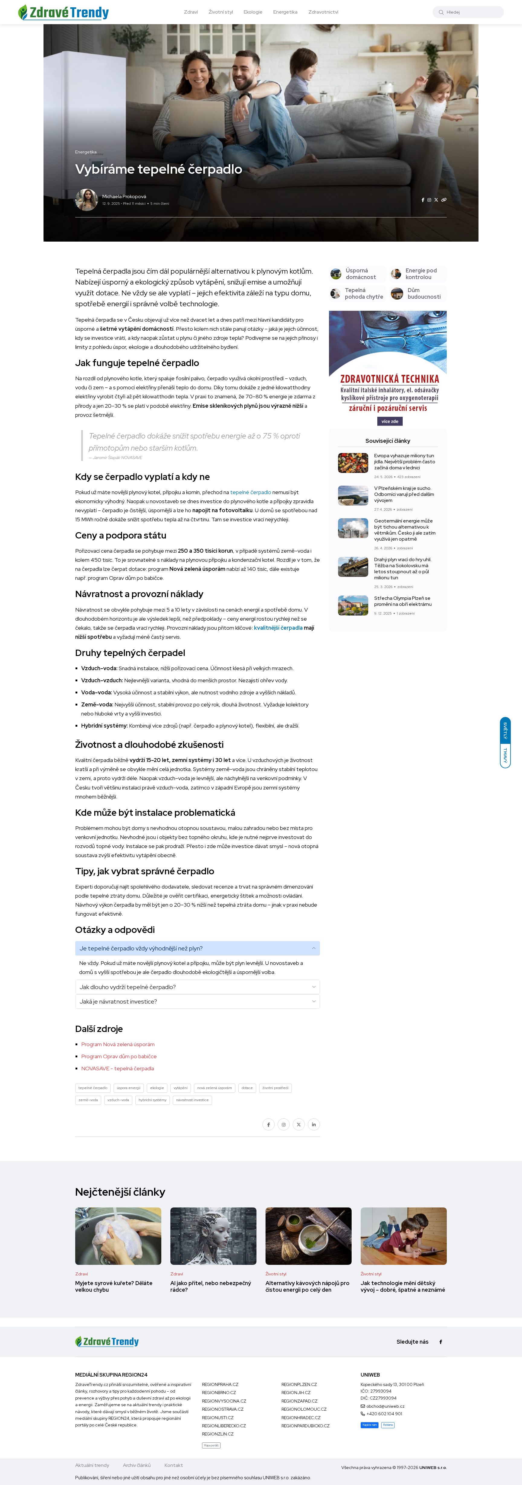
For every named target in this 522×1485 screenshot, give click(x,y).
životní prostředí (275, 1087)
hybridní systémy (152, 1100)
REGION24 (118, 1418)
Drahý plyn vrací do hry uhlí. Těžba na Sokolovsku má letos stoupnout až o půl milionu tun (402, 569)
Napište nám (369, 1425)
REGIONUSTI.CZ (218, 1417)
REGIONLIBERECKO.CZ (224, 1426)
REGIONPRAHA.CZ (220, 1384)
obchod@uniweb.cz (385, 1406)
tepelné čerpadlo (250, 492)
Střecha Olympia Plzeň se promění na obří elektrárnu (403, 601)
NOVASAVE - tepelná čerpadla (117, 1068)
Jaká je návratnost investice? (118, 1001)
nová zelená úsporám (214, 1087)
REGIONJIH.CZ (296, 1392)
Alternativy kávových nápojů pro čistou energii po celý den (308, 1286)
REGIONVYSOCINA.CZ (224, 1401)
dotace (247, 1087)
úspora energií (128, 1087)
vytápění (181, 1087)
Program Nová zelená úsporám (118, 1044)
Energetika (285, 12)
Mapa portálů (211, 1445)
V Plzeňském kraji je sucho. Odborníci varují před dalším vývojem (404, 494)
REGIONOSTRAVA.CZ (222, 1409)
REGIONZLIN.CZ (218, 1434)
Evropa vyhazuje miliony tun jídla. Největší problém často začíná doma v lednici (404, 462)
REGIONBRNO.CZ (219, 1392)
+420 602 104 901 (384, 1413)
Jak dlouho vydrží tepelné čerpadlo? (127, 987)
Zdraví (191, 12)
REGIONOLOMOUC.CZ (304, 1409)
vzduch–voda (118, 1100)
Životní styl (221, 12)
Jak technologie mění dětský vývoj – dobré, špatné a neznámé (403, 1286)
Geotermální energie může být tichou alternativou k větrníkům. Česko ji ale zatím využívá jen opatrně (405, 530)
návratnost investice (192, 1100)
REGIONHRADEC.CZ (301, 1417)
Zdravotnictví (323, 12)
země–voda (88, 1100)
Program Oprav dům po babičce (119, 1056)
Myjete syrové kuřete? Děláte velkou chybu (114, 1286)
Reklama (388, 1425)
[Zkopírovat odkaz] (444, 200)
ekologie (157, 1087)
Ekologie (253, 12)
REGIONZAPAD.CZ (299, 1401)
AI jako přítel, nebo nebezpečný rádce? (210, 1286)
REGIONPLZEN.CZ (299, 1384)
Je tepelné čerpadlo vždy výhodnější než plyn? (141, 948)
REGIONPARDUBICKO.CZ (306, 1426)
